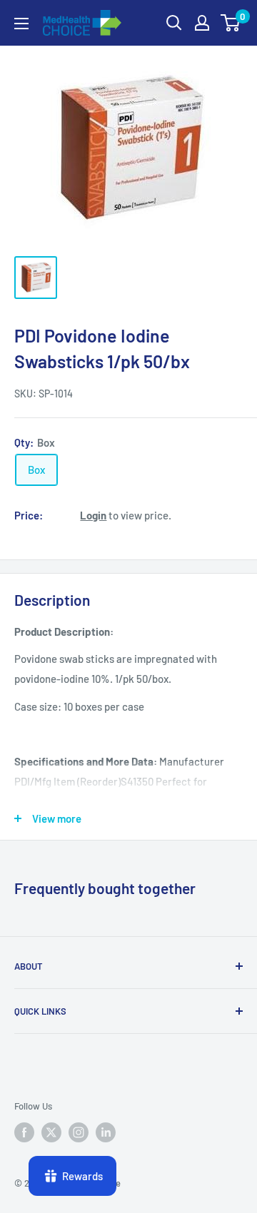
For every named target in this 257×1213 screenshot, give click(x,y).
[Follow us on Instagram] (79, 1132)
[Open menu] (21, 23)
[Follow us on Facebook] (24, 1132)
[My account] (202, 23)
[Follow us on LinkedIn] (106, 1132)
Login (93, 515)
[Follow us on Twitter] (51, 1132)
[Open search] (174, 23)
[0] (231, 22)
